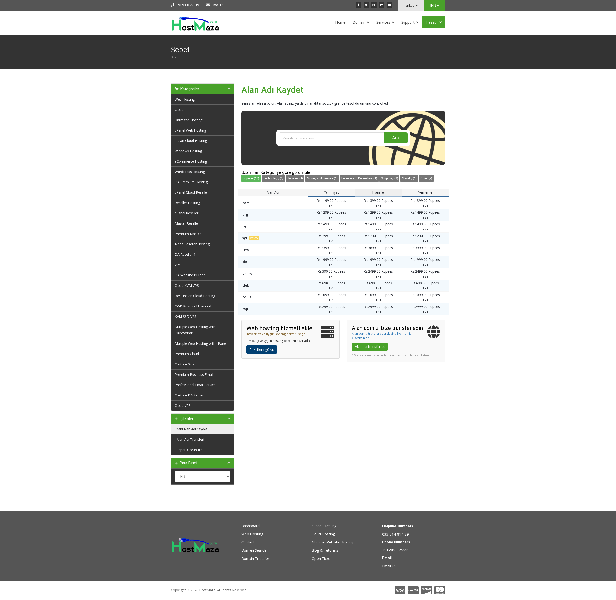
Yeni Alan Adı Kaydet (191, 429)
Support (408, 22)
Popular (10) (251, 178)
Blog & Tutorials (325, 550)
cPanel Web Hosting (190, 130)
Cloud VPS (183, 405)
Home (340, 22)
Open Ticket (322, 558)
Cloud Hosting (323, 533)
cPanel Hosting (324, 525)
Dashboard (250, 525)
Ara (395, 137)
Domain (359, 22)
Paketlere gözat (262, 349)
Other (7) (426, 178)
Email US (218, 5)
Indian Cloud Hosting (191, 140)
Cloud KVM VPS (187, 285)
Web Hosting (185, 99)
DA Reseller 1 (185, 254)
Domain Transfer (255, 558)
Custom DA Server (189, 395)
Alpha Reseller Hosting (192, 244)
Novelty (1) (409, 178)
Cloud (179, 109)
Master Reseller (187, 223)
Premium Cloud (187, 353)
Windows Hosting (188, 151)
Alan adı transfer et (370, 346)
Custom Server (186, 364)
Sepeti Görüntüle (189, 449)
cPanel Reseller (186, 213)
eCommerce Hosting (191, 161)
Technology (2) (273, 178)
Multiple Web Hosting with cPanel (201, 343)
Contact (247, 542)
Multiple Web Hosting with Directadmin (195, 330)
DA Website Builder (190, 275)
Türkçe (410, 5)
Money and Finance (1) (322, 178)
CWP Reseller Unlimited (193, 306)
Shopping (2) (389, 178)
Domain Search (253, 550)
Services (383, 22)
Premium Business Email (194, 374)
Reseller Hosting (187, 202)
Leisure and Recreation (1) (359, 178)
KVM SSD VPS (185, 316)
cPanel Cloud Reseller (191, 192)
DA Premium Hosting (191, 182)
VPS (178, 264)
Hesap (432, 22)
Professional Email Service (195, 385)
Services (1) (295, 178)
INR (433, 5)
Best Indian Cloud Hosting (195, 296)
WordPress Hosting (190, 171)
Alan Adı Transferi (189, 439)
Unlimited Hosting (188, 120)
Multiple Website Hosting (333, 542)
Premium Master (188, 233)
